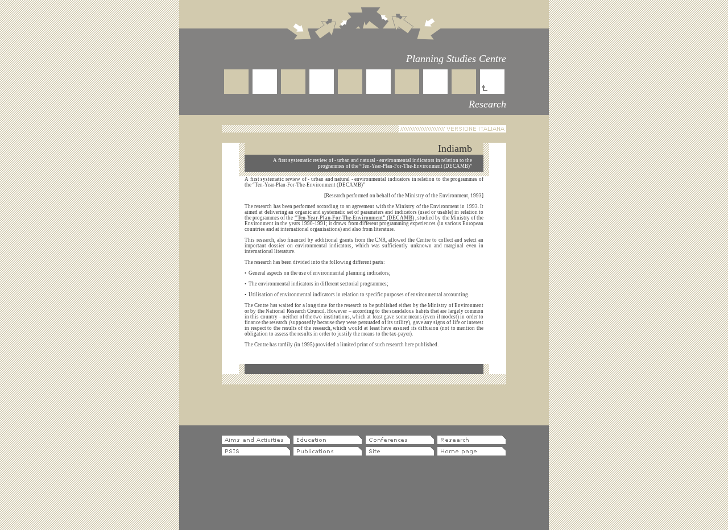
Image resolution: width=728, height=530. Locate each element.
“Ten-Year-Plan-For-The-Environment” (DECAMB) (354, 218)
